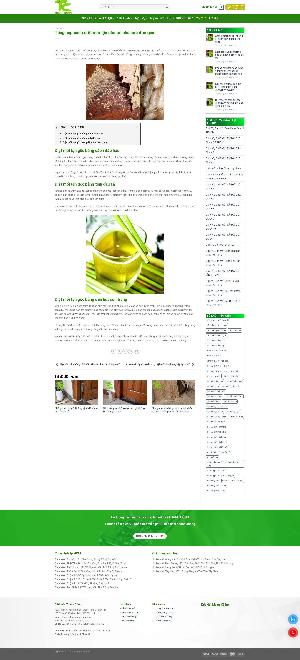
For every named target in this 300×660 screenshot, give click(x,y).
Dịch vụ (140, 18)
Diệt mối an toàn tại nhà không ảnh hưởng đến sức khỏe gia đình (229, 102)
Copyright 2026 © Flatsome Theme (72, 651)
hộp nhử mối (212, 457)
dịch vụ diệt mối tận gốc (217, 447)
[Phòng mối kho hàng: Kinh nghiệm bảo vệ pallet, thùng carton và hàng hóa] (173, 392)
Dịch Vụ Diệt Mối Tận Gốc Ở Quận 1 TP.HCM (225, 130)
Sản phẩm (123, 18)
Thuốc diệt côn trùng (131, 613)
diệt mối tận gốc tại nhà (217, 417)
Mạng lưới (157, 18)
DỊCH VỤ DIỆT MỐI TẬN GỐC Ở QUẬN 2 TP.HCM (223, 140)
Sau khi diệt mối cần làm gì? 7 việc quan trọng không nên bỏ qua (228, 86)
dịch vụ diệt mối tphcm (217, 437)
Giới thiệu (105, 18)
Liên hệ (213, 18)
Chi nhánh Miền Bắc (180, 18)
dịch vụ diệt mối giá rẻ (216, 432)
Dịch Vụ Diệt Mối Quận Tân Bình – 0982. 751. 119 (224, 252)
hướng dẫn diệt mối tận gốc (219, 452)
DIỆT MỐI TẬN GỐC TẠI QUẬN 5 (223, 168)
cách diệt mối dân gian (217, 335)
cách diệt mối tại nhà (216, 340)
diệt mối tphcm (213, 401)
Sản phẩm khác (128, 621)
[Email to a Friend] (125, 351)
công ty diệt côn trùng (216, 351)
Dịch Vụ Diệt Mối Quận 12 (220, 244)
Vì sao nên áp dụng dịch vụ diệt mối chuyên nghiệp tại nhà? (158, 364)
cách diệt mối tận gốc (216, 345)
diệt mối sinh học (214, 396)
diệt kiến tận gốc (231, 376)
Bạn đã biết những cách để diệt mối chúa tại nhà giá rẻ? (90, 364)
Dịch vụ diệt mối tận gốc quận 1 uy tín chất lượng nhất (224, 176)
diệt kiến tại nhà (214, 376)
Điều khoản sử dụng (163, 617)
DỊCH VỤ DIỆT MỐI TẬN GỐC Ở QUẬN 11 (223, 236)
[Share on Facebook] (113, 351)
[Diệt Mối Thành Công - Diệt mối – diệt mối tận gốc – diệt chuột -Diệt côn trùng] (74, 7)
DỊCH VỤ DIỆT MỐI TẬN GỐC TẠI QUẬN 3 (224, 150)
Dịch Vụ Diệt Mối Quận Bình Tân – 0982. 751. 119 (224, 262)
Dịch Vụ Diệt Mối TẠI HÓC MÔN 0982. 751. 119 (223, 303)
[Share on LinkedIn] (136, 351)
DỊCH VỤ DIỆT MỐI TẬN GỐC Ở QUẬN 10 (223, 226)
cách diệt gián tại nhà (216, 330)
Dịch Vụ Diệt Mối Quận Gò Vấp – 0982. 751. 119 (223, 283)
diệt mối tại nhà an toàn (217, 406)
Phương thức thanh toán (165, 608)
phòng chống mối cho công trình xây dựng (223, 463)
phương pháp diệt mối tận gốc (220, 475)
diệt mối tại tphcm (215, 411)
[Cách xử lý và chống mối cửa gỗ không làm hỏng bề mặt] (125, 392)
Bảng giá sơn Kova (129, 575)
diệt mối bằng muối (234, 381)
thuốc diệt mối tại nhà (216, 485)
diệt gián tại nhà (214, 371)
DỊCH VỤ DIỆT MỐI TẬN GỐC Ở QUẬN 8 (223, 206)
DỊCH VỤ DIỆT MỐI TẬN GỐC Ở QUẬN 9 (223, 216)
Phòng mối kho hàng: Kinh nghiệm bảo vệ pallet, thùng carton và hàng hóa (172, 410)
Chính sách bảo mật (163, 621)
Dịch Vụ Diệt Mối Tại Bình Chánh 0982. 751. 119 (223, 293)
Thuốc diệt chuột (129, 617)
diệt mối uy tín (236, 417)
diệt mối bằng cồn (215, 381)
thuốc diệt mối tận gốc (217, 491)
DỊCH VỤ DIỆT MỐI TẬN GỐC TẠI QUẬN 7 (224, 196)
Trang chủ (89, 18)
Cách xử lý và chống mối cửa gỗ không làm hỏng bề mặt (229, 54)
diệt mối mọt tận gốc (216, 391)
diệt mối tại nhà (230, 401)
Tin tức (201, 18)
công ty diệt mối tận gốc (217, 361)
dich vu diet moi (214, 366)
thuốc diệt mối (213, 480)
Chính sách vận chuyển (165, 613)
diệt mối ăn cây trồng (216, 422)
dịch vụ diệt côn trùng (216, 427)
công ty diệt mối (214, 356)
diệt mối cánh (213, 386)
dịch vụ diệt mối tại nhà (217, 442)
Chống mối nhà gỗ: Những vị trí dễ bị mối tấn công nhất (229, 38)
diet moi (227, 366)
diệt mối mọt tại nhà (230, 386)
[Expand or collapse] (137, 127)
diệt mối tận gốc (233, 411)
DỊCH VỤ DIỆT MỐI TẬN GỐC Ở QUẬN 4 (223, 160)
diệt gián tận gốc (231, 371)
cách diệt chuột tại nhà (217, 325)
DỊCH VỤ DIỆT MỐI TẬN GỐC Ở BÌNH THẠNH (223, 272)
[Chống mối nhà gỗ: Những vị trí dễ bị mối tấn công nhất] (76, 392)
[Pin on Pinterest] (130, 351)
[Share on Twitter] (119, 351)
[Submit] (167, 7)
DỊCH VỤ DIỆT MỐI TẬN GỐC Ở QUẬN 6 (223, 186)
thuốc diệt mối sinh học (232, 480)
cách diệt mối (235, 330)
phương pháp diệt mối (217, 470)
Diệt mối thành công (234, 396)
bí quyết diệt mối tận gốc (218, 320)
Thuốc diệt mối (128, 608)
